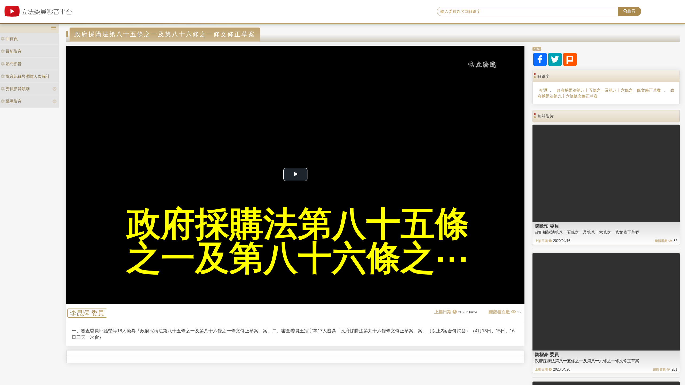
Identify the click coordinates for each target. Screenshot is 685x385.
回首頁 (12, 38)
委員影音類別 (18, 88)
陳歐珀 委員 (547, 226)
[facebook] (540, 59)
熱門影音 (14, 63)
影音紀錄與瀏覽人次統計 (28, 76)
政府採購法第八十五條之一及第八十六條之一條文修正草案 (609, 90)
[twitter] (555, 59)
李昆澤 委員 (87, 313)
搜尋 (631, 11)
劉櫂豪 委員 (547, 354)
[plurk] (570, 59)
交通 (543, 90)
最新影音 (14, 51)
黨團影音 (14, 101)
